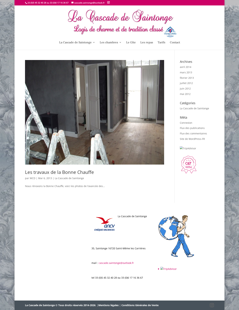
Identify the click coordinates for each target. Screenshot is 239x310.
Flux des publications (192, 128)
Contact (175, 42)
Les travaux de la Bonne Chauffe (59, 172)
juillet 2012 (186, 83)
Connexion (186, 122)
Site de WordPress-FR (192, 139)
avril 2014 (185, 67)
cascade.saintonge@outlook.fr (116, 263)
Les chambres (109, 42)
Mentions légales (108, 305)
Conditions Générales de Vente (140, 305)
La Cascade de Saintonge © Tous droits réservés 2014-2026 (60, 305)
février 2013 (187, 77)
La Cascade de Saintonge (75, 42)
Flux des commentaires (193, 133)
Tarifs (161, 42)
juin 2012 (185, 88)
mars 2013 (186, 72)
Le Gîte (131, 42)
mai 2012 (185, 94)
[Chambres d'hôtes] (188, 172)
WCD (32, 178)
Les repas (146, 42)
